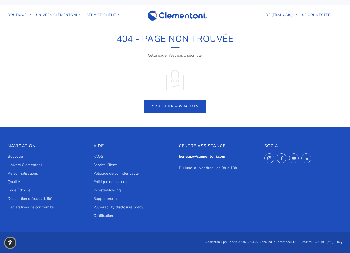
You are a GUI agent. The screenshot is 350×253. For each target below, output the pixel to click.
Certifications (104, 215)
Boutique (17, 15)
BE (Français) (279, 15)
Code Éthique (19, 190)
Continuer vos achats (175, 106)
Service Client (101, 15)
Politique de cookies (110, 181)
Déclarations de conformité (31, 207)
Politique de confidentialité (116, 173)
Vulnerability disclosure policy (118, 207)
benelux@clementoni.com (202, 156)
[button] (10, 243)
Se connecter (316, 15)
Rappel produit (106, 198)
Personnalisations (23, 173)
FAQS (98, 156)
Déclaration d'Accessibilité (30, 198)
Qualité (14, 181)
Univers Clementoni (56, 15)
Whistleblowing (107, 190)
